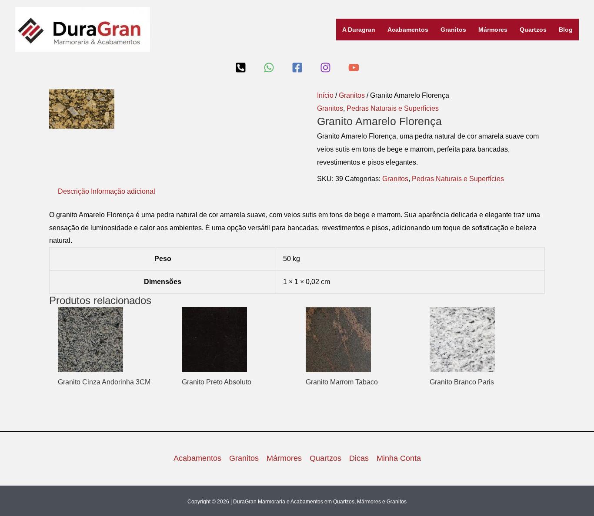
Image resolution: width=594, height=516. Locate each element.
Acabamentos (407, 29)
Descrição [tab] (73, 191)
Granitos (453, 29)
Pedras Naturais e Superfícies (393, 108)
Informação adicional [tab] (123, 191)
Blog (566, 29)
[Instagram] (325, 67)
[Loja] (240, 67)
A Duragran (358, 29)
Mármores (492, 29)
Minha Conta (399, 458)
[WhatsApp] (269, 67)
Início (325, 95)
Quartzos (533, 29)
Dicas (359, 458)
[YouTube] (353, 67)
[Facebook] (297, 67)
